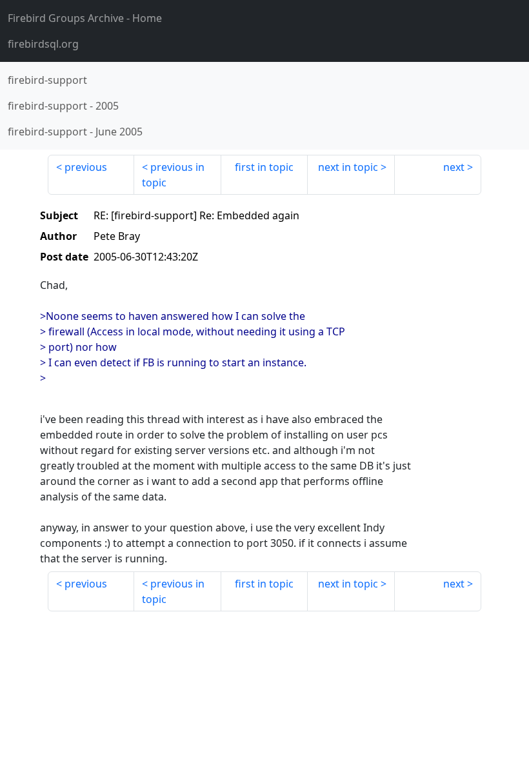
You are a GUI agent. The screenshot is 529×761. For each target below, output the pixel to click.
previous (86, 167)
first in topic (264, 167)
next (453, 167)
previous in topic (173, 175)
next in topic (348, 167)
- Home (85, 18)
